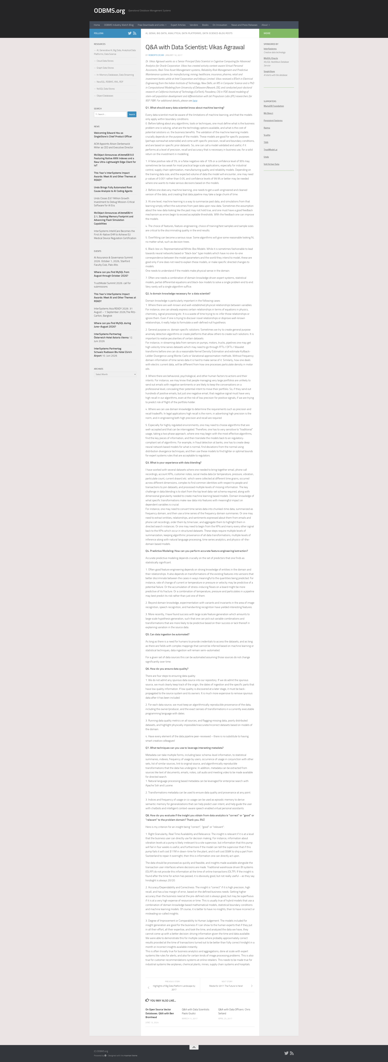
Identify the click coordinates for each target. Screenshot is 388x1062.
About (265, 24)
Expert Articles (178, 24)
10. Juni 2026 (113, 352)
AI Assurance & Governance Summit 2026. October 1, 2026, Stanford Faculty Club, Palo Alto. (113, 261)
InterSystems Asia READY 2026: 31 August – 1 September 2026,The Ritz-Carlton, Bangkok (115, 312)
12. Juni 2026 (113, 337)
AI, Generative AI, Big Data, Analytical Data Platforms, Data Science (115, 52)
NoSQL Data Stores (106, 88)
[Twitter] (130, 33)
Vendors (194, 24)
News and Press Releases (244, 24)
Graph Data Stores (105, 67)
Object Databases (105, 95)
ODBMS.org (109, 10)
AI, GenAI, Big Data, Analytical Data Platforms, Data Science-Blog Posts (189, 33)
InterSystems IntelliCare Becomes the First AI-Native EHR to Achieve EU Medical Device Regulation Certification (115, 234)
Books (205, 24)
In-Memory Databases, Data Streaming (115, 74)
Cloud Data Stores (105, 61)
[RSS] (134, 33)
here (194, 100)
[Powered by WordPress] (105, 1056)
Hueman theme (130, 1055)
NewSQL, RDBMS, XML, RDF (110, 81)
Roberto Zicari (156, 55)
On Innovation (220, 24)
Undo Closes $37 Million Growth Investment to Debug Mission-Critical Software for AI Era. (114, 202)
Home (97, 24)
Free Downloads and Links (151, 24)
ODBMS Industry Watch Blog (119, 24)
